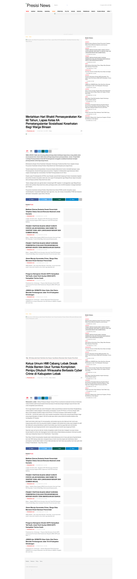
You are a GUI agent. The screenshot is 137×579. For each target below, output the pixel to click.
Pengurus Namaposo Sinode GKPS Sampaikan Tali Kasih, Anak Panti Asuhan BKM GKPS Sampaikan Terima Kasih (42, 276)
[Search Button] (67, 5)
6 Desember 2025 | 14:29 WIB (41, 216)
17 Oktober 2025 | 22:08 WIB (41, 234)
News (30, 36)
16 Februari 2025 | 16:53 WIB (41, 296)
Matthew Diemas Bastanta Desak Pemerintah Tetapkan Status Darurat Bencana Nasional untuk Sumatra (43, 211)
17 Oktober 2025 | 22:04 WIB (41, 249)
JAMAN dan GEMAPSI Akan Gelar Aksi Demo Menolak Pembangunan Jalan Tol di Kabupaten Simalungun (42, 292)
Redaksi (27, 561)
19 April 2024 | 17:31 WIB (42, 377)
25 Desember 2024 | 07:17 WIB (91, 101)
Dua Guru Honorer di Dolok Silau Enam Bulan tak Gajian (98, 71)
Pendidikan (88, 70)
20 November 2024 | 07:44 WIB (91, 120)
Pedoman (32, 561)
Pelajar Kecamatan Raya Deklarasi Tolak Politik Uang (97, 112)
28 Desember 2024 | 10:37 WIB (91, 95)
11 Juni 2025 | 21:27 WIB (40, 280)
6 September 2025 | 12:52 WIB (91, 73)
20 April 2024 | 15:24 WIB (42, 131)
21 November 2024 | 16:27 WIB (91, 114)
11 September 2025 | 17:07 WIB (42, 262)
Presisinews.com (31, 131)
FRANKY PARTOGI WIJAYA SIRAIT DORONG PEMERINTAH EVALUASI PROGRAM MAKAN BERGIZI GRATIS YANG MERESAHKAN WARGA (43, 245)
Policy (37, 561)
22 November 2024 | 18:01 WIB (91, 109)
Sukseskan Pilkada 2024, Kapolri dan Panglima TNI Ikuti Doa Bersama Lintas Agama (98, 118)
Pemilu (87, 110)
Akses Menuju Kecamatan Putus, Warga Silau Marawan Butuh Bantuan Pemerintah (42, 259)
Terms (41, 561)
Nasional (87, 103)
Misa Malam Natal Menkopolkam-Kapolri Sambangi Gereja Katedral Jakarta (96, 99)
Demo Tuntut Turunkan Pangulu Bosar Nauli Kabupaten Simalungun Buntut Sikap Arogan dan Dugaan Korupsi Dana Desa (97, 92)
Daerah (87, 41)
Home (27, 36)
